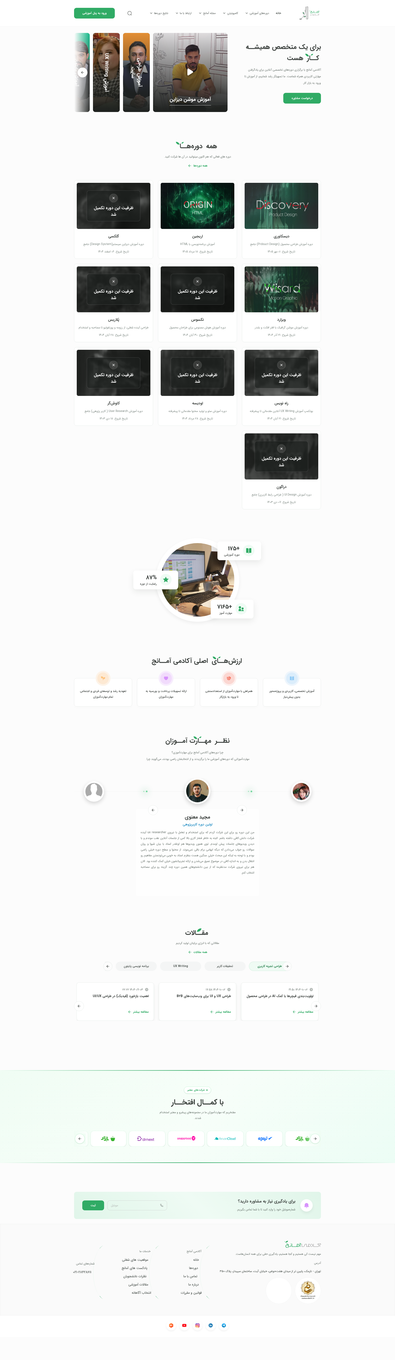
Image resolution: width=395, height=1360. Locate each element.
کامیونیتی (232, 13)
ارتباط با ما (186, 13)
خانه (278, 13)
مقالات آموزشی (138, 1284)
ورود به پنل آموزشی (94, 13)
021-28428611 (82, 1272)
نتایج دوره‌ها (161, 13)
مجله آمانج (209, 13)
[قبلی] (242, 810)
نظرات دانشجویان (134, 1276)
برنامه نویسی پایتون (136, 966)
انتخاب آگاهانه (141, 1292)
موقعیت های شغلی (135, 1259)
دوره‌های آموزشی (259, 13)
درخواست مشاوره (302, 98)
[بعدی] (82, 72)
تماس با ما (190, 1276)
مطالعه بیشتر (305, 1012)
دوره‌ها (193, 1268)
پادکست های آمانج (134, 1268)
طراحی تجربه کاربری (269, 966)
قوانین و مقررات (191, 1292)
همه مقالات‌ (200, 952)
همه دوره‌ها (200, 165)
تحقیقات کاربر (225, 966)
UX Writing (180, 966)
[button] (190, 72)
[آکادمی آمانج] (309, 13)
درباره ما (193, 1284)
